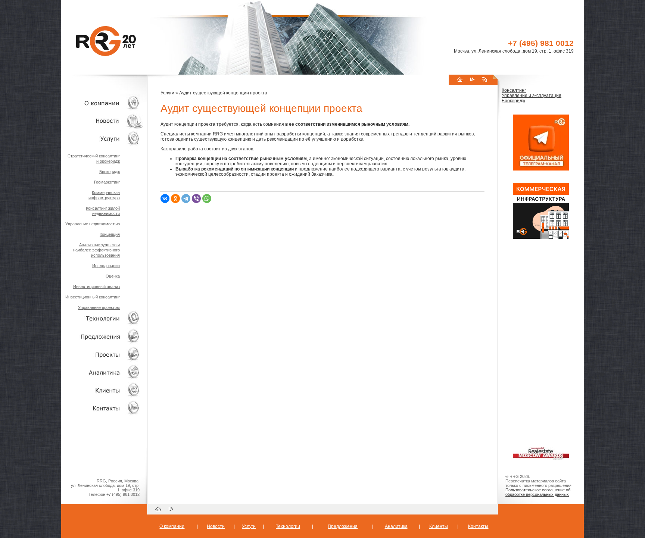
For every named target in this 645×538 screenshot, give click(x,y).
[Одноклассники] (175, 198)
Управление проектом (99, 307)
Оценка (113, 276)
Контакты (478, 526)
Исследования (106, 265)
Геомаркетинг (107, 182)
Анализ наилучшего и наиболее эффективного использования (96, 250)
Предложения (343, 526)
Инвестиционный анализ (96, 286)
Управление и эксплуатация (531, 95)
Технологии (288, 526)
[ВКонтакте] (165, 198)
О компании (171, 526)
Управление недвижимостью (92, 224)
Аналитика (396, 526)
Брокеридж (109, 171)
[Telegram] (185, 198)
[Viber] (196, 198)
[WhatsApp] (206, 198)
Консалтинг (514, 90)
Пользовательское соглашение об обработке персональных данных (537, 492)
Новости (216, 526)
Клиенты (438, 526)
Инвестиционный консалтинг (92, 297)
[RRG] (113, 41)
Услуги (167, 93)
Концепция (110, 234)
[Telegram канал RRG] (541, 169)
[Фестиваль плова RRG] (541, 237)
